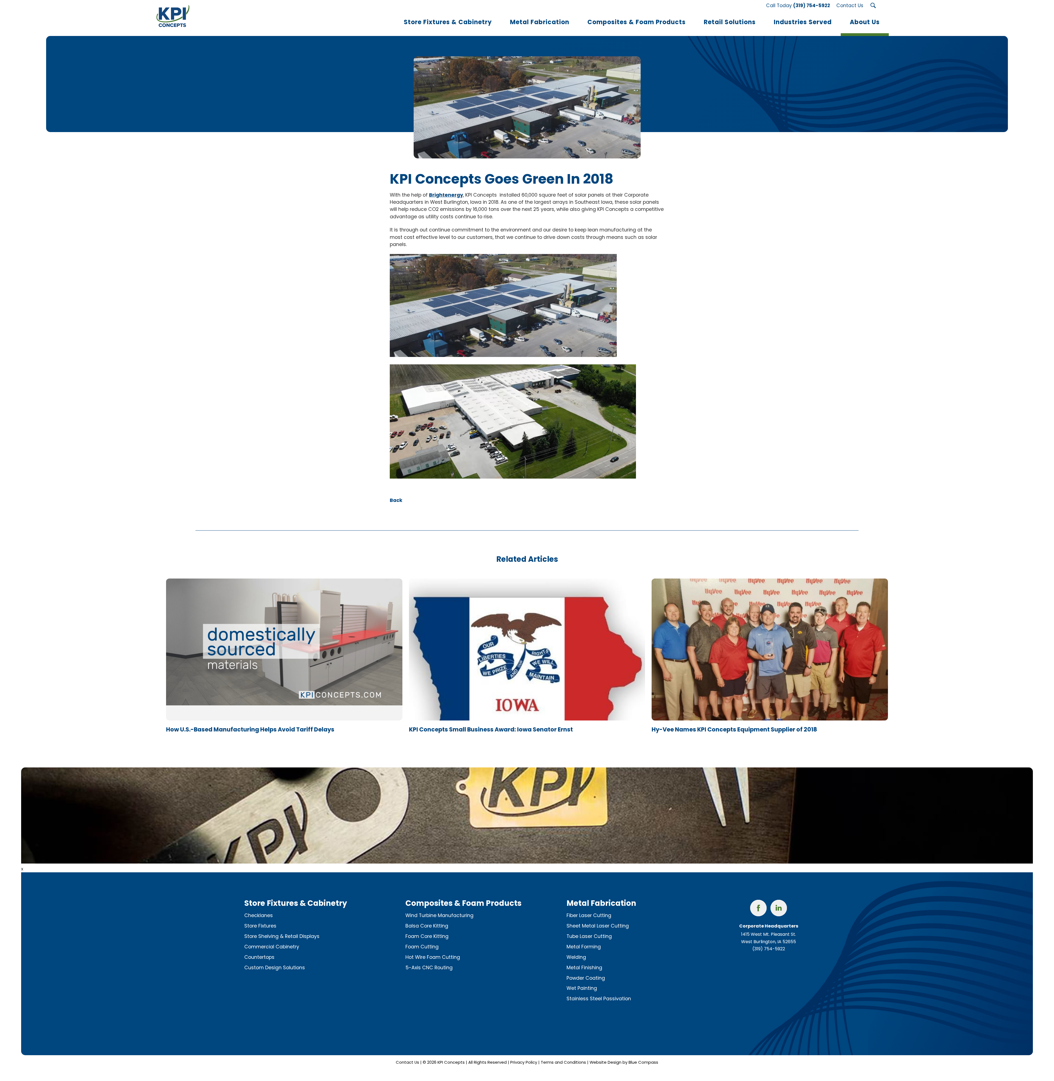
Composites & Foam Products (463, 903)
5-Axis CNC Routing (429, 967)
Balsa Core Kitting (426, 926)
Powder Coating (586, 978)
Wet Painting (582, 988)
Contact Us (407, 1062)
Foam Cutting (422, 946)
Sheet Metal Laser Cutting (598, 926)
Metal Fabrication (601, 903)
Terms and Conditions (563, 1062)
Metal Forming (584, 946)
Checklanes (258, 915)
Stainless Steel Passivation (599, 998)
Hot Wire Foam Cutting (432, 957)
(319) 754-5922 (768, 949)
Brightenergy (446, 195)
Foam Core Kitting (426, 936)
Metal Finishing (584, 967)
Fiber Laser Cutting (589, 915)
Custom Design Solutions (274, 967)
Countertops (259, 957)
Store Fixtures (260, 926)
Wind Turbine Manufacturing (439, 915)
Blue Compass (643, 1062)
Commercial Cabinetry (271, 946)
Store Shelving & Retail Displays (281, 936)
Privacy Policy (523, 1062)
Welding (576, 957)
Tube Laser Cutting (589, 936)
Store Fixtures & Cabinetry (295, 903)
